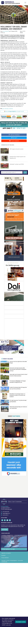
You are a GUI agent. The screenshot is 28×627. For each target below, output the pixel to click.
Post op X (14, 137)
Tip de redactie (15, 140)
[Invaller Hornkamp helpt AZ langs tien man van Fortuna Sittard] (4, 390)
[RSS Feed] (10, 520)
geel (3, 108)
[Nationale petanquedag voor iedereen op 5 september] (4, 409)
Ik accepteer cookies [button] (20, 621)
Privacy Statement (5, 557)
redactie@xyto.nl (6, 513)
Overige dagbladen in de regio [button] (8, 549)
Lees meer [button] (8, 624)
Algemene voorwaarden (6, 553)
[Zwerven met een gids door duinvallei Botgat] (4, 364)
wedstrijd (6, 108)
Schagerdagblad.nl (9, 2)
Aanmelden (4, 529)
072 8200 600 (6, 511)
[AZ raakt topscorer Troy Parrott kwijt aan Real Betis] (4, 403)
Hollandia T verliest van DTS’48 (17, 164)
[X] (5, 520)
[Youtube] (7, 520)
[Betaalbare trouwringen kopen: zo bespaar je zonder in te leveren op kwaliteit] (4, 396)
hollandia (11, 108)
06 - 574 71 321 (19, 128)
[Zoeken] (25, 172)
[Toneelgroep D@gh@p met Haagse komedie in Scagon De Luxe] (4, 383)
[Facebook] (2, 520)
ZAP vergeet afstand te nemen (16, 149)
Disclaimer (3, 555)
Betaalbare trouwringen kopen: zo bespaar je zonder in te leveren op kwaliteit (17, 395)
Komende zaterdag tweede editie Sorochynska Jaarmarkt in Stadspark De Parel (18, 369)
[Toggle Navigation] (25, 3)
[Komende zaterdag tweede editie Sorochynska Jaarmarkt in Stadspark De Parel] (4, 370)
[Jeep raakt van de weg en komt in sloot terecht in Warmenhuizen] (4, 377)
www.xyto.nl (5, 515)
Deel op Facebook (15, 134)
